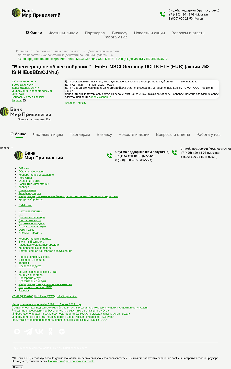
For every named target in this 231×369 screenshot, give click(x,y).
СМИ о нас (25, 205)
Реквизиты (25, 178)
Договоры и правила (32, 260)
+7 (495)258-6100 (22, 296)
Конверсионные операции (35, 248)
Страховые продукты (32, 223)
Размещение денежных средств (39, 244)
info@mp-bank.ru (67, 296)
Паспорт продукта (30, 266)
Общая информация (31, 171)
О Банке (24, 168)
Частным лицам (63, 33)
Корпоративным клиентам (35, 238)
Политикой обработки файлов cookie (71, 361)
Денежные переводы (32, 217)
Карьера (24, 187)
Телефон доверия (30, 193)
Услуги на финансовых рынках (38, 272)
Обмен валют (27, 229)
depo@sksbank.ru (101, 97)
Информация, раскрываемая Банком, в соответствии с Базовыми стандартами (68, 196)
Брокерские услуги (23, 84)
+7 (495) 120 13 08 (181, 14)
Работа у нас (115, 37)
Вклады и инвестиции (32, 226)
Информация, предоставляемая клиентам (32, 92)
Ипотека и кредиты (30, 232)
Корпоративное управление (36, 174)
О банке (34, 32)
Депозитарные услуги (25, 88)
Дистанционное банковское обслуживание (45, 251)
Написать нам (27, 190)
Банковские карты (30, 220)
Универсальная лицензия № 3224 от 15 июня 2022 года (46, 304)
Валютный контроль (31, 241)
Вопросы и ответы (188, 33)
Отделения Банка (29, 181)
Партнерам (95, 33)
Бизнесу (119, 33)
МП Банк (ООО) (45, 296)
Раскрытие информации (34, 184)
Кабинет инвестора (24, 81)
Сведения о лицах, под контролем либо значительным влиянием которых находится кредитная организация (80, 307)
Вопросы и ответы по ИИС (28, 97)
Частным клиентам (30, 211)
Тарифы (17, 100)
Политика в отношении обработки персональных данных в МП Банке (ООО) (59, 320)
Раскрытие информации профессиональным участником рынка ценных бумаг (61, 310)
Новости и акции (149, 33)
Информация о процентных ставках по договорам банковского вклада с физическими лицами (71, 313)
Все (21, 214)
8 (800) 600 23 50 (181, 18)
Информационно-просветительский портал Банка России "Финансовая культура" (63, 317)
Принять (17, 367)
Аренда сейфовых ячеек (34, 257)
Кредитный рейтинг (31, 199)
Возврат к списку (75, 103)
